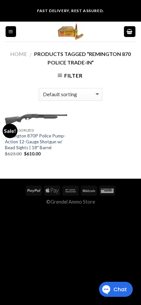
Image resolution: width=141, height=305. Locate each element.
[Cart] (130, 31)
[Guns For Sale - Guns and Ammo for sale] (70, 32)
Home (18, 54)
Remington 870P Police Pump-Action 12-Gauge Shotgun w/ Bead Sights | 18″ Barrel (35, 141)
